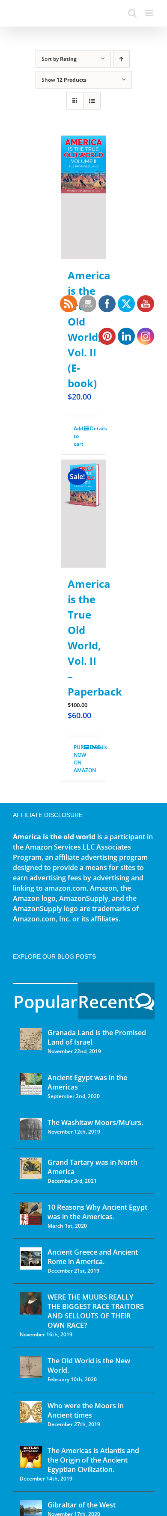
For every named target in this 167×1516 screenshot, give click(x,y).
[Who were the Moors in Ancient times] (31, 1412)
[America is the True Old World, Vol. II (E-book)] (83, 197)
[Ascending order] (121, 59)
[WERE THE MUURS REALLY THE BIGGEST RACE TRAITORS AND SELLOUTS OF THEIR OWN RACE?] (31, 1303)
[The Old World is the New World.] (31, 1367)
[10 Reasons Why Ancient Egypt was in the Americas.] (31, 1213)
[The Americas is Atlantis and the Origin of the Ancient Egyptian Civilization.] (31, 1457)
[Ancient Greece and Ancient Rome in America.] (31, 1258)
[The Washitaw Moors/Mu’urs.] (31, 1129)
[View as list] (92, 100)
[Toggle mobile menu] (149, 13)
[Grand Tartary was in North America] (31, 1168)
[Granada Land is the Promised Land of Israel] (31, 1039)
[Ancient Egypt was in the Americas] (31, 1084)
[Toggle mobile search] (132, 13)
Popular (45, 1001)
